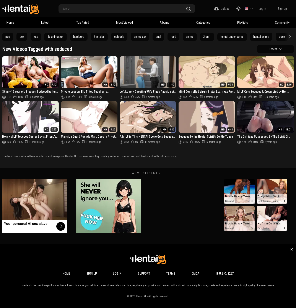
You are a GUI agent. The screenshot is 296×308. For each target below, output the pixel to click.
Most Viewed (124, 23)
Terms (170, 273)
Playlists (242, 23)
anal (158, 36)
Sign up (282, 8)
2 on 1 (207, 36)
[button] (289, 36)
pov (7, 36)
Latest (45, 23)
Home (10, 23)
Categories (203, 23)
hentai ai (99, 36)
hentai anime (261, 36)
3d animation (55, 36)
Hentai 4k (141, 296)
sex (22, 36)
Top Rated (82, 23)
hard (173, 36)
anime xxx (140, 36)
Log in (262, 8)
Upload (225, 8)
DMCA (195, 273)
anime (190, 36)
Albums (164, 23)
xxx (36, 36)
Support (144, 273)
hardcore (78, 36)
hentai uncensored (232, 36)
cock (282, 36)
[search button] (188, 9)
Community (282, 23)
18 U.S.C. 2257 (224, 273)
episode (119, 36)
